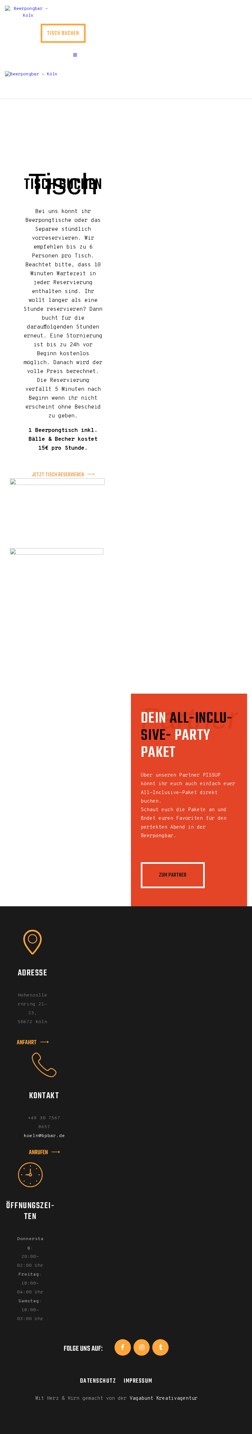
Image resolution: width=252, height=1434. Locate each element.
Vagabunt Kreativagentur (164, 1398)
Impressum (138, 1381)
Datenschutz (98, 1381)
